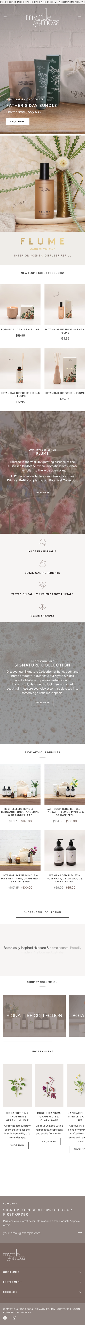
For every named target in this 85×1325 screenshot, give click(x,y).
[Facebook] (5, 1318)
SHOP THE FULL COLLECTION (42, 912)
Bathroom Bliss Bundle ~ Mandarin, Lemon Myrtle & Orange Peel (64, 812)
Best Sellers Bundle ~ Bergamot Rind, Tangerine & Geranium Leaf (20, 812)
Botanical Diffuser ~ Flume (65, 393)
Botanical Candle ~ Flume (20, 329)
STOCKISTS (10, 1292)
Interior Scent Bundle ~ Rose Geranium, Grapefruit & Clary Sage (20, 878)
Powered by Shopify (17, 1312)
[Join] (78, 1232)
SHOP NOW (42, 492)
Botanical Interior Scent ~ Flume (65, 331)
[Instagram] (14, 1318)
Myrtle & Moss (16, 1309)
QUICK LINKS (11, 1272)
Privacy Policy (45, 1309)
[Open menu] (9, 17)
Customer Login (68, 1309)
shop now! (18, 121)
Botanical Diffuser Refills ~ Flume (20, 395)
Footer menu (12, 1282)
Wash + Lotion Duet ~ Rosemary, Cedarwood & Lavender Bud (65, 878)
